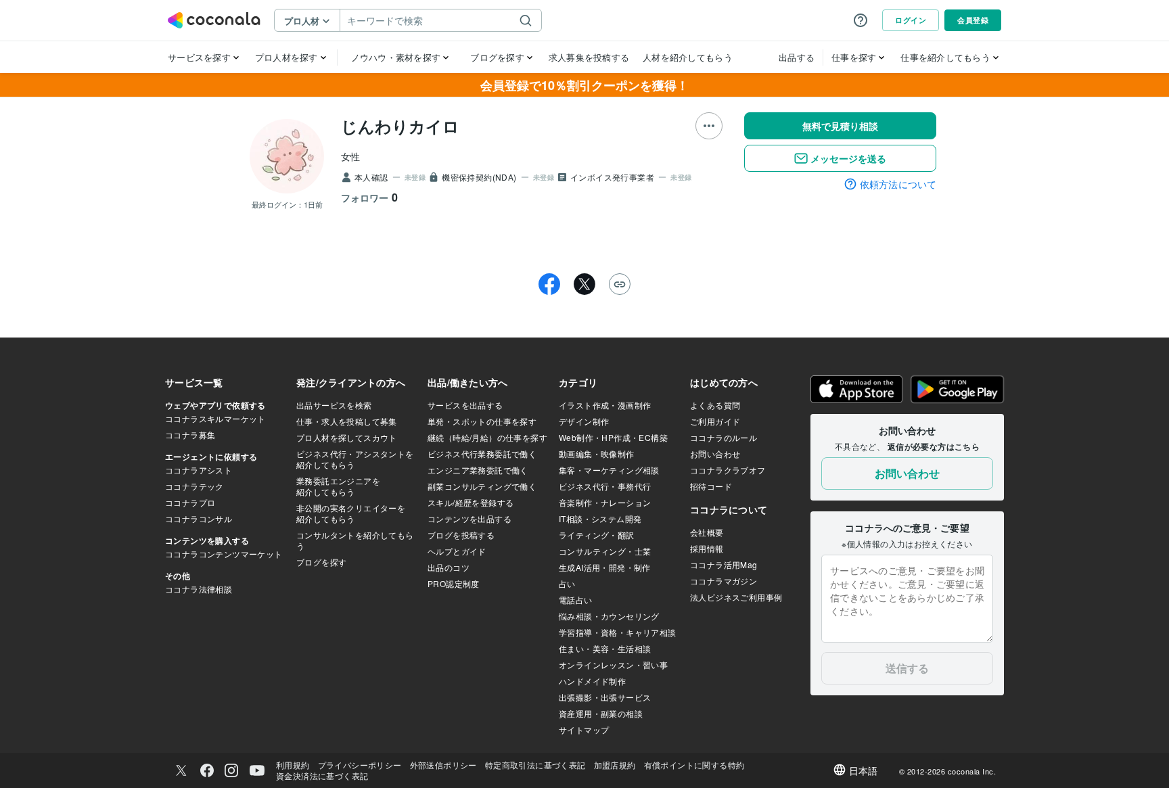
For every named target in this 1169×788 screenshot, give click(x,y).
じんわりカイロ (400, 125)
